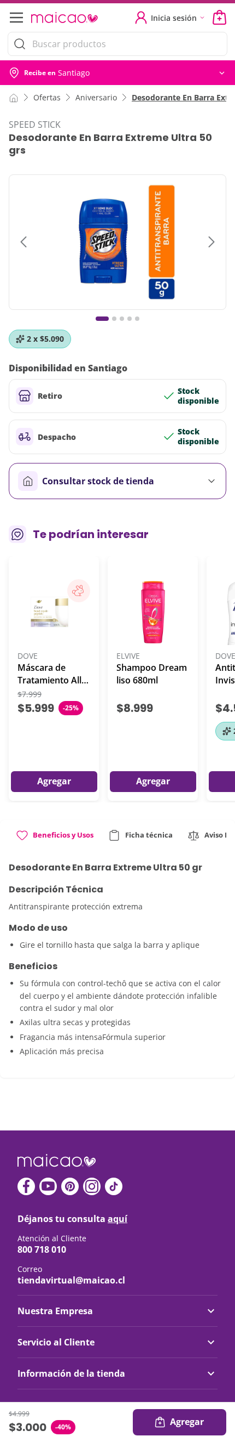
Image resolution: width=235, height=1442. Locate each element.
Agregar (187, 1422)
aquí (117, 1219)
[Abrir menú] (15, 17)
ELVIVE (128, 656)
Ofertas (47, 97)
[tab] (54, 839)
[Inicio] (14, 97)
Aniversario (96, 97)
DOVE (27, 656)
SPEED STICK (35, 124)
